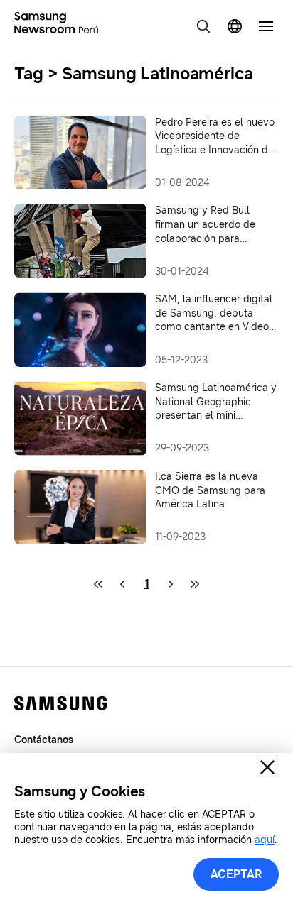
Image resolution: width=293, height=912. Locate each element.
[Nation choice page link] (234, 26)
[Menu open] (266, 26)
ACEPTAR (236, 874)
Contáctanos (43, 740)
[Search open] (203, 26)
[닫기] (267, 767)
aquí (265, 840)
